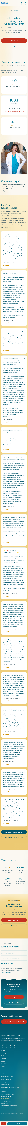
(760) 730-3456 (15, 1002)
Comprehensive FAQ (6, 972)
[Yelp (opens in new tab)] (10, 1046)
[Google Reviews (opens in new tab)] (14, 1046)
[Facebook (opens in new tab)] (6, 1046)
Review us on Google (16, 921)
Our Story (3, 1053)
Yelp (18, 931)
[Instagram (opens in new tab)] (2, 1046)
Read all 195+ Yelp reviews (15, 843)
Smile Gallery (4, 1064)
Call (4, 1123)
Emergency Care (5, 1084)
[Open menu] (25, 3)
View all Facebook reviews (13, 112)
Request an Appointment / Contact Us (14, 1021)
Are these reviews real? (7, 953)
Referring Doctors (5, 1082)
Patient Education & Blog (7, 1076)
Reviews (3, 1066)
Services (3, 1061)
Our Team (3, 1058)
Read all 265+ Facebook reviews (14, 838)
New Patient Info (5, 1073)
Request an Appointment (14, 46)
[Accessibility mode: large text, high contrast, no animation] (21, 2)
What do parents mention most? (10, 958)
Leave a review (17, 41)
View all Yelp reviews (13, 131)
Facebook (17, 926)
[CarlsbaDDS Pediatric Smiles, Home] (4, 2)
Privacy (13, 1118)
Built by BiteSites (23, 1118)
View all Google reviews (13, 90)
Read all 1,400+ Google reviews (14, 832)
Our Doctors (4, 1055)
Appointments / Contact (17, 1123)
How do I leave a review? (8, 963)
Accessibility (3, 1118)
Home (11, 10)
